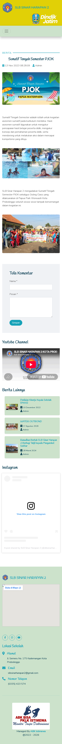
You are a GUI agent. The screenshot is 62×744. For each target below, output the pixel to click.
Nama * (13, 281)
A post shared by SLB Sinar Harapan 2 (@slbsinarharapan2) (33, 548)
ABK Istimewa (38, 731)
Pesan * (13, 294)
